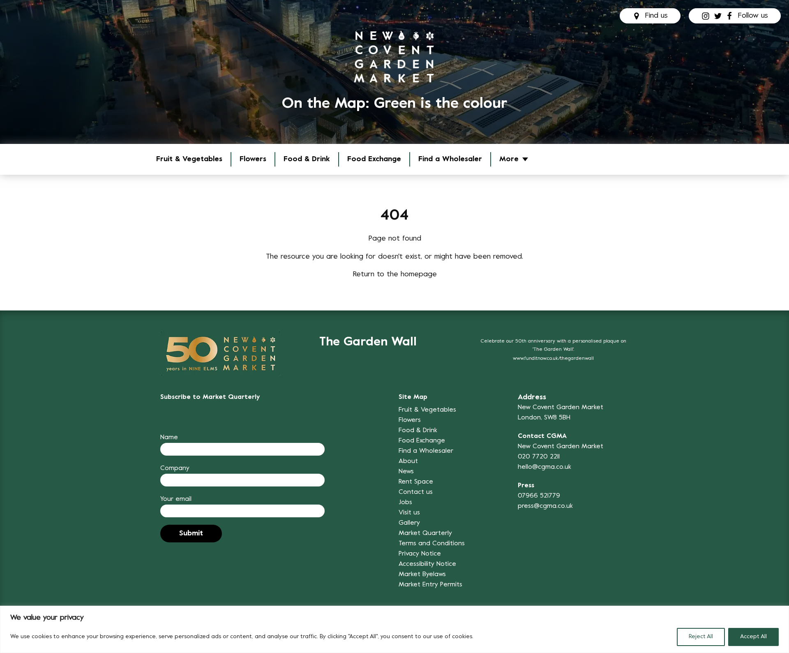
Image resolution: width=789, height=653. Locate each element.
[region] (394, 629)
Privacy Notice (420, 554)
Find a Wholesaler (450, 159)
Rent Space (416, 482)
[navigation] (394, 56)
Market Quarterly (425, 533)
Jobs (405, 502)
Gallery (409, 523)
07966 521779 (539, 496)
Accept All (753, 636)
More (509, 159)
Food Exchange (374, 159)
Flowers (253, 159)
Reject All (701, 636)
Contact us (416, 492)
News (406, 471)
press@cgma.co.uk (545, 506)
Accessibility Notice (427, 564)
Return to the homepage (395, 274)
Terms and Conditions (432, 543)
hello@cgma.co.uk (544, 467)
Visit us (409, 512)
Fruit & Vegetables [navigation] (189, 159)
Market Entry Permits (430, 584)
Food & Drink (307, 159)
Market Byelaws (422, 574)
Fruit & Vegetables (427, 410)
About (408, 461)
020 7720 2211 (539, 457)
